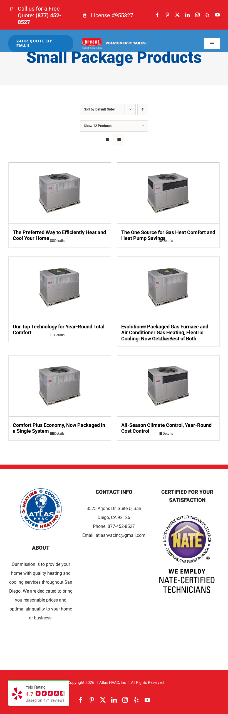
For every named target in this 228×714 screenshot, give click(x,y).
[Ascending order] (142, 109)
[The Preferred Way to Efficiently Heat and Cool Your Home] (60, 193)
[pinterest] (167, 15)
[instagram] (197, 15)
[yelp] (207, 15)
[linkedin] (187, 15)
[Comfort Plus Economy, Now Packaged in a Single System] (60, 386)
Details (59, 241)
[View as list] (118, 139)
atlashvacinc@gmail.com (120, 535)
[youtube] (217, 15)
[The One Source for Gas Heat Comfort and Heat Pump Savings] (168, 193)
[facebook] (157, 15)
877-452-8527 (121, 526)
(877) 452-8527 (39, 18)
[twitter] (177, 15)
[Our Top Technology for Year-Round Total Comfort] (60, 287)
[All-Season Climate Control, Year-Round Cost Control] (168, 386)
